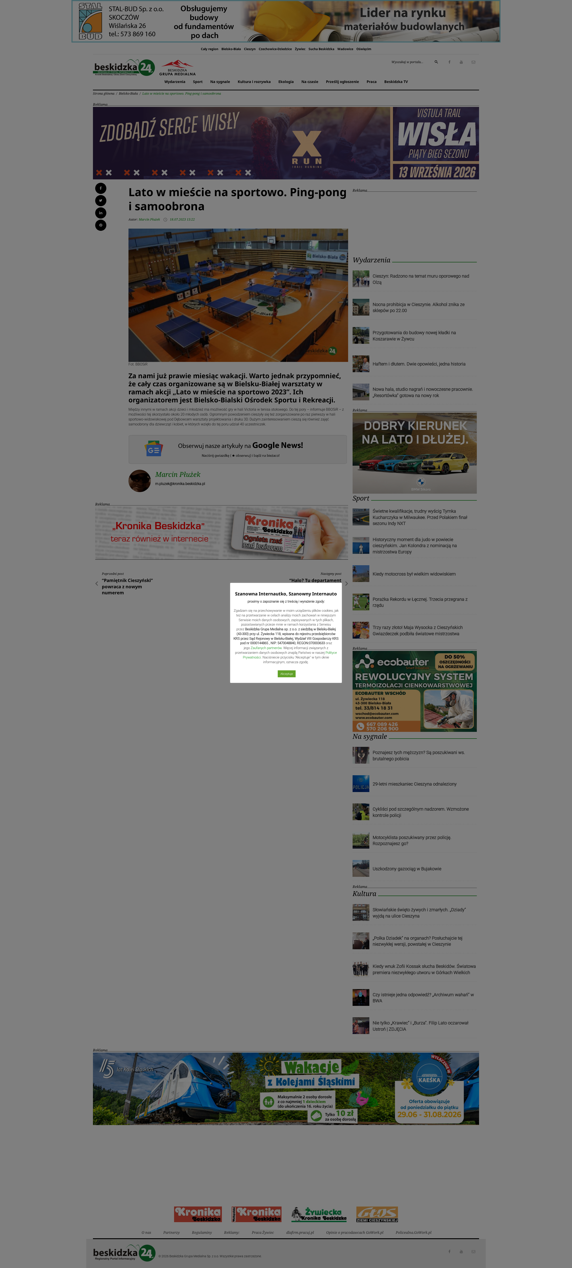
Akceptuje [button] (286, 673)
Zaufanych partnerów (266, 648)
